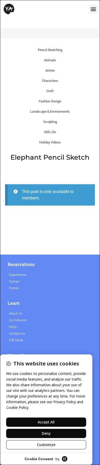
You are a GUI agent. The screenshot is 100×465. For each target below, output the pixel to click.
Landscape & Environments (50, 111)
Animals (50, 60)
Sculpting (50, 122)
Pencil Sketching (50, 50)
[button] (93, 9)
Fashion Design (50, 101)
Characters (50, 81)
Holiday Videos (50, 142)
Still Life (50, 132)
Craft (50, 91)
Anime (50, 70)
